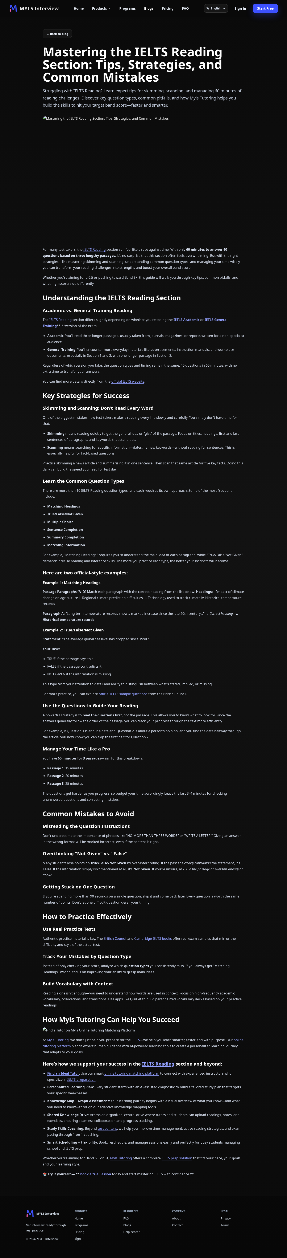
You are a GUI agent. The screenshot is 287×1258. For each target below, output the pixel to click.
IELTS (136, 1040)
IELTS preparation (81, 1079)
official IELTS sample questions (123, 694)
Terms (225, 1225)
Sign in (240, 8)
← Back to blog (57, 34)
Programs (127, 8)
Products (99, 8)
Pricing (168, 8)
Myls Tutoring (58, 1040)
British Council (115, 938)
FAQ (185, 8)
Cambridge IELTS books (153, 938)
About (176, 1218)
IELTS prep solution (177, 1158)
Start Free (265, 8)
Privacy (226, 1218)
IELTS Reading (94, 249)
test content (107, 1128)
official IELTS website (127, 381)
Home (79, 8)
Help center (131, 1232)
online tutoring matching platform (131, 1073)
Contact (177, 1225)
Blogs (148, 8)
